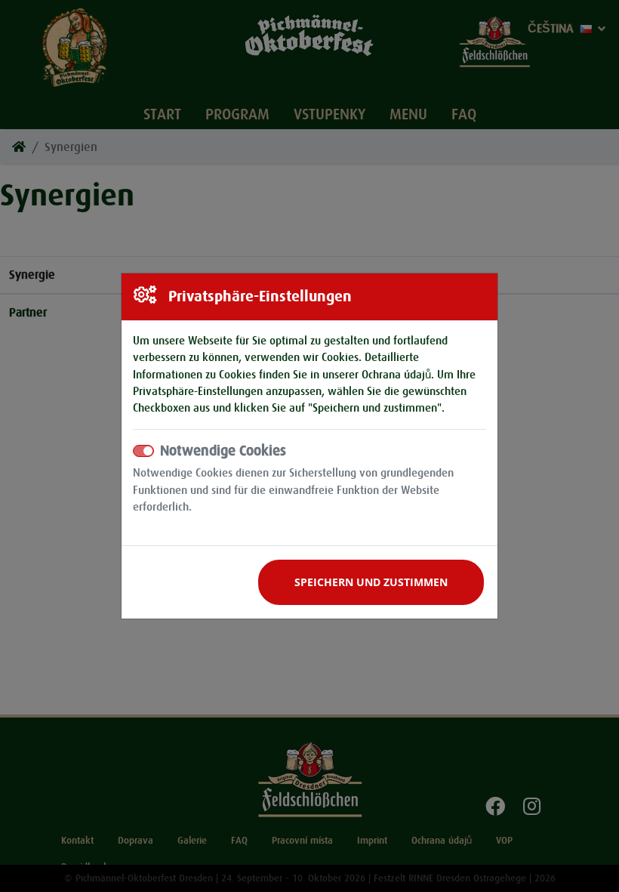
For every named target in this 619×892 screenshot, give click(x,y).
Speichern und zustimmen (371, 582)
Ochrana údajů (396, 374)
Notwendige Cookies (223, 451)
